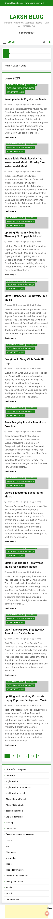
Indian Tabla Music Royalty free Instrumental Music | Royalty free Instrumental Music (25, 162)
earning (9, 822)
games (9, 840)
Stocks (9, 887)
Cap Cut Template (14, 816)
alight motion (12, 781)
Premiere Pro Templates (17, 875)
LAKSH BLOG (26, 17)
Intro (8, 846)
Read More (9, 137)
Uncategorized (12, 899)
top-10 (9, 893)
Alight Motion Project (16, 799)
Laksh (9, 104)
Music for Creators (15, 870)
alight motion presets (16, 793)
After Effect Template (16, 769)
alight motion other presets (19, 787)
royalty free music (15, 92)
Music (9, 864)
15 (32, 756)
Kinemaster (11, 852)
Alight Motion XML (14, 805)
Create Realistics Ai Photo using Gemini (23, 3)
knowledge (11, 858)
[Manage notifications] (47, 913)
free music (31, 84)
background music (15, 84)
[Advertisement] (26, 911)
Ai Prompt (10, 775)
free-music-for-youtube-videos (20, 88)
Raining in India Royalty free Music (25, 99)
